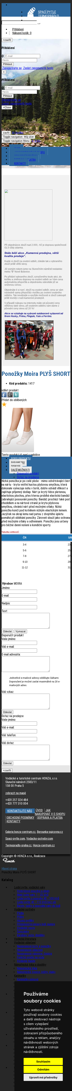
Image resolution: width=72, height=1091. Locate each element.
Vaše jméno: (9, 639)
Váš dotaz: (8, 743)
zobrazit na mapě (15, 793)
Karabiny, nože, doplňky (31, 935)
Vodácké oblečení (25, 942)
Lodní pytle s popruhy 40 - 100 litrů (38, 898)
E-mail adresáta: (11, 654)
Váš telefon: (9, 735)
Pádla (20, 913)
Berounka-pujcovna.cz (50, 832)
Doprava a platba (25, 159)
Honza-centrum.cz (44, 845)
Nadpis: (6, 603)
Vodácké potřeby (24, 909)
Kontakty (20, 163)
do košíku (18, 132)
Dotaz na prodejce (28, 477)
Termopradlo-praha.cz (18, 845)
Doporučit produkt (28, 473)
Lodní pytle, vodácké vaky (29, 887)
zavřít (6, 132)
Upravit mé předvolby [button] (43, 1077)
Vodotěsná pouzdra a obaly (33, 891)
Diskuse (16, 466)
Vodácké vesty (26, 928)
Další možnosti (20, 470)
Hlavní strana (9, 868)
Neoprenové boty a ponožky (34, 946)
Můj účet (18, 136)
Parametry (18, 462)
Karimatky (20, 976)
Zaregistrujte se (12, 68)
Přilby (20, 917)
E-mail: (5, 595)
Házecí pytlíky (25, 920)
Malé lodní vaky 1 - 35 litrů (32, 895)
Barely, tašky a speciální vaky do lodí (38, 906)
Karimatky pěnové (27, 979)
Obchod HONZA (49, 20)
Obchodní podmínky (25, 156)
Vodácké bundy (26, 961)
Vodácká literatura (25, 939)
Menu (16, 140)
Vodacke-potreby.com (39, 838)
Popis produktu (21, 458)
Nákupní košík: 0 (21, 33)
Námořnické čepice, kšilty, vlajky (36, 972)
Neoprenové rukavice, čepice (34, 953)
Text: (5, 611)
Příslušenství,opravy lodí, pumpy (36, 924)
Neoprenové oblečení (30, 950)
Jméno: (6, 588)
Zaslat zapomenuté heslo (37, 68)
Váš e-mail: (8, 647)
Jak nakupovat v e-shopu (29, 152)
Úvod (17, 148)
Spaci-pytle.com (15, 838)
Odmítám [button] (43, 1069)
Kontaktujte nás (19, 811)
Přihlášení (18, 29)
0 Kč (36, 141)
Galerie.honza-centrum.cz (20, 832)
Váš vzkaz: (8, 692)
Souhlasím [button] (43, 1061)
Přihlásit (7, 64)
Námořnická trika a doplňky (30, 964)
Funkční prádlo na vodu (30, 957)
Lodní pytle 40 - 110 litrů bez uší (36, 902)
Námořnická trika (27, 968)
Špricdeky (23, 931)
